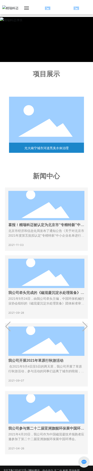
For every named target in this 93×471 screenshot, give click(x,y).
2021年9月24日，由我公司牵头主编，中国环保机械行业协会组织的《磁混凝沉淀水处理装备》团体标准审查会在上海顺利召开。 (46, 303)
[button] (8, 327)
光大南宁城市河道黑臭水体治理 (46, 148)
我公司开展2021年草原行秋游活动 (35, 360)
